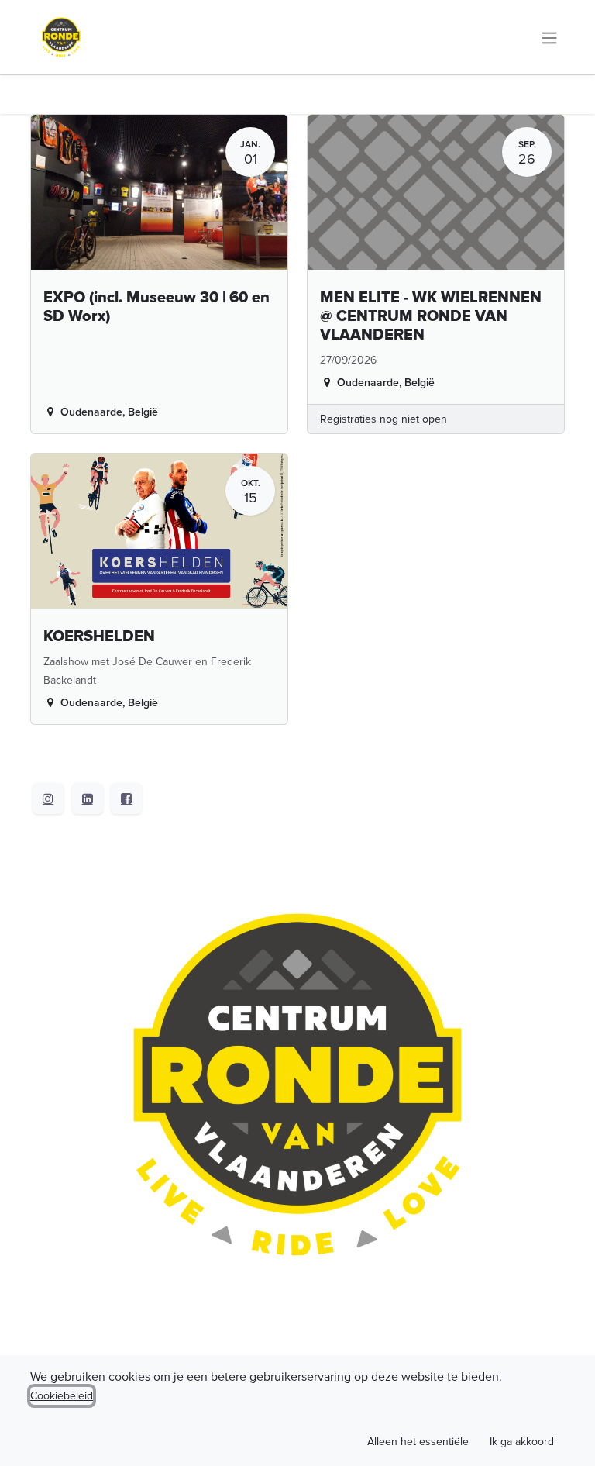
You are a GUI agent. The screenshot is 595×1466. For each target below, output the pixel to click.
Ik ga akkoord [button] (522, 1441)
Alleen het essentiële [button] (418, 1441)
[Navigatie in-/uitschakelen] (549, 37)
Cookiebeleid (61, 1395)
